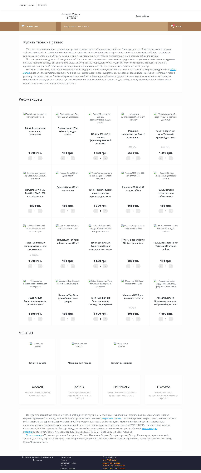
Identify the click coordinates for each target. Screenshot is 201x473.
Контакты (42, 5)
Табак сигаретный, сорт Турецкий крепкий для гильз (166, 134)
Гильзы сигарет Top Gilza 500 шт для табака (68, 131)
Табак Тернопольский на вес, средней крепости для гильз (100, 193)
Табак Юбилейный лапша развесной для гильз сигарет (35, 246)
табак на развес (68, 468)
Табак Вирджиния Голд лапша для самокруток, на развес (100, 301)
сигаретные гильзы (111, 418)
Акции (32, 5)
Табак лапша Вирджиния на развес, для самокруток (35, 301)
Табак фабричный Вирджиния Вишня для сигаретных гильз (100, 246)
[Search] (165, 26)
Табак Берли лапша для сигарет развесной (35, 131)
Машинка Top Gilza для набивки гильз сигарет (68, 298)
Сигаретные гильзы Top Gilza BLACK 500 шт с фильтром (35, 193)
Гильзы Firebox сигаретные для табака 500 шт (166, 193)
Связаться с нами (69, 463)
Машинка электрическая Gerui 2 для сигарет (133, 134)
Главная (22, 5)
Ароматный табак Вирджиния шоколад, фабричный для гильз (165, 301)
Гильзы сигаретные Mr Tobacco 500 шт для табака (166, 246)
